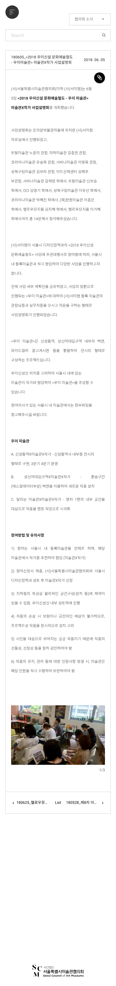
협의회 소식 (84, 19)
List (58, 803)
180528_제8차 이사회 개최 (85, 803)
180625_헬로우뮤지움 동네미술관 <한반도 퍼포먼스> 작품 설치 (33, 803)
